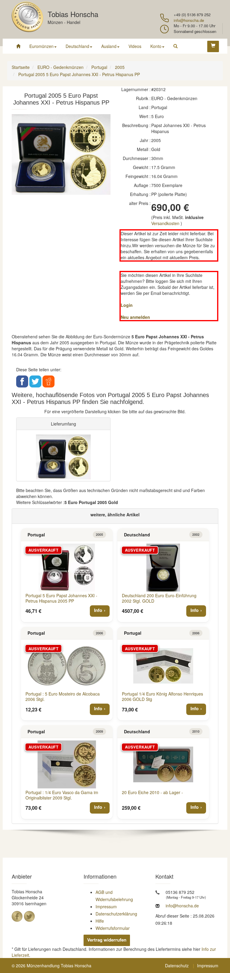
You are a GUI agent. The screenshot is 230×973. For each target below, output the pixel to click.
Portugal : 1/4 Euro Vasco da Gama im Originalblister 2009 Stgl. (61, 795)
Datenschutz (177, 966)
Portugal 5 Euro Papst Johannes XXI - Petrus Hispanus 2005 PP (61, 598)
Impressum (106, 906)
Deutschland (77, 46)
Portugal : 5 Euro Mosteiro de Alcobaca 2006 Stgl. (62, 696)
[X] (29, 916)
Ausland (108, 46)
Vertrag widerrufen (106, 939)
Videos (134, 46)
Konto (155, 46)
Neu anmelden (135, 317)
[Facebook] (17, 916)
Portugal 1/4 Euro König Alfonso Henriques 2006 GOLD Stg (162, 696)
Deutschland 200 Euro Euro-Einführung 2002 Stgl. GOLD (159, 598)
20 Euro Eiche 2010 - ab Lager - (152, 792)
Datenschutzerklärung (116, 914)
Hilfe (100, 921)
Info (98, 610)
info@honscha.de (189, 20)
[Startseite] (18, 46)
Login (127, 305)
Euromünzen (41, 46)
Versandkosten (165, 223)
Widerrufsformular (113, 928)
